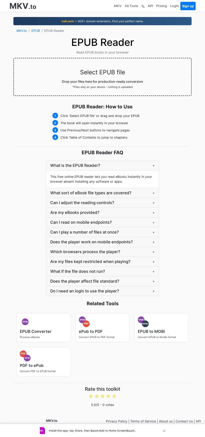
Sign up (188, 6)
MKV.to (21, 31)
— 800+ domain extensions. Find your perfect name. (103, 21)
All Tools (131, 6)
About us (166, 421)
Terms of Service (143, 421)
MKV (118, 6)
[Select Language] (143, 6)
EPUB (35, 31)
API (150, 6)
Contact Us (184, 421)
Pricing (161, 6)
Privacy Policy (116, 421)
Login (174, 6)
